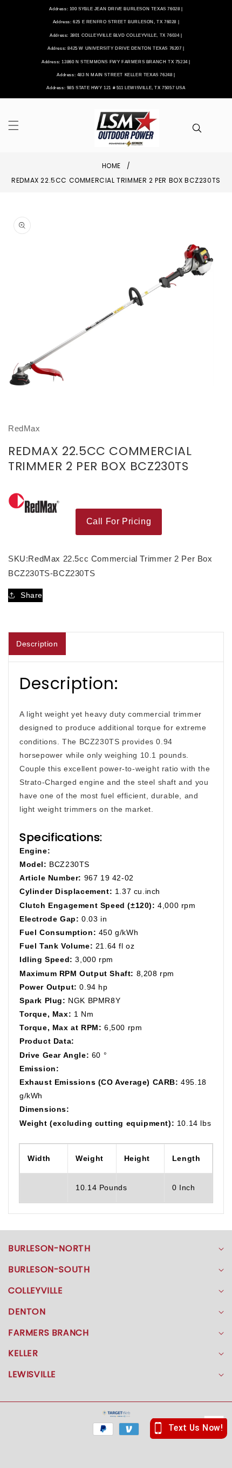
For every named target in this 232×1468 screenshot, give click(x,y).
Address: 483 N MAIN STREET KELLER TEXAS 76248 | (116, 74)
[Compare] (209, 1455)
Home (111, 166)
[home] (115, 1455)
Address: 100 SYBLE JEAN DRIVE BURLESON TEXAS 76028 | (115, 8)
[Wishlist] (69, 1455)
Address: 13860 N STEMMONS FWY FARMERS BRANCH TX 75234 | (116, 61)
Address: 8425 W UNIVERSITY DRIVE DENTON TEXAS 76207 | (116, 48)
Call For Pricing (119, 521)
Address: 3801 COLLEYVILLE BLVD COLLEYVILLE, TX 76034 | (116, 35)
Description (37, 643)
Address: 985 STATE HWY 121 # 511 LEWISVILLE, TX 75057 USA (115, 87)
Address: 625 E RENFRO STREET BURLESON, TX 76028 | (116, 21)
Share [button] (32, 595)
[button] (20, 125)
